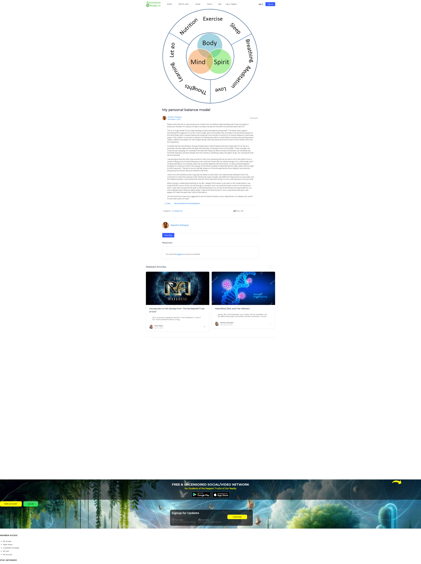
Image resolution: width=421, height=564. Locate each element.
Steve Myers (158, 326)
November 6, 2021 (174, 119)
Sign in (261, 4)
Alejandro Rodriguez (175, 117)
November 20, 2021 (226, 325)
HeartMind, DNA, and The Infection (232, 308)
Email (204, 516)
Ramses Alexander (226, 323)
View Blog (168, 235)
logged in (180, 254)
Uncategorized (177, 211)
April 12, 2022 (158, 328)
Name (174, 516)
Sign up (270, 4)
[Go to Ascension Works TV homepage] (153, 3)
